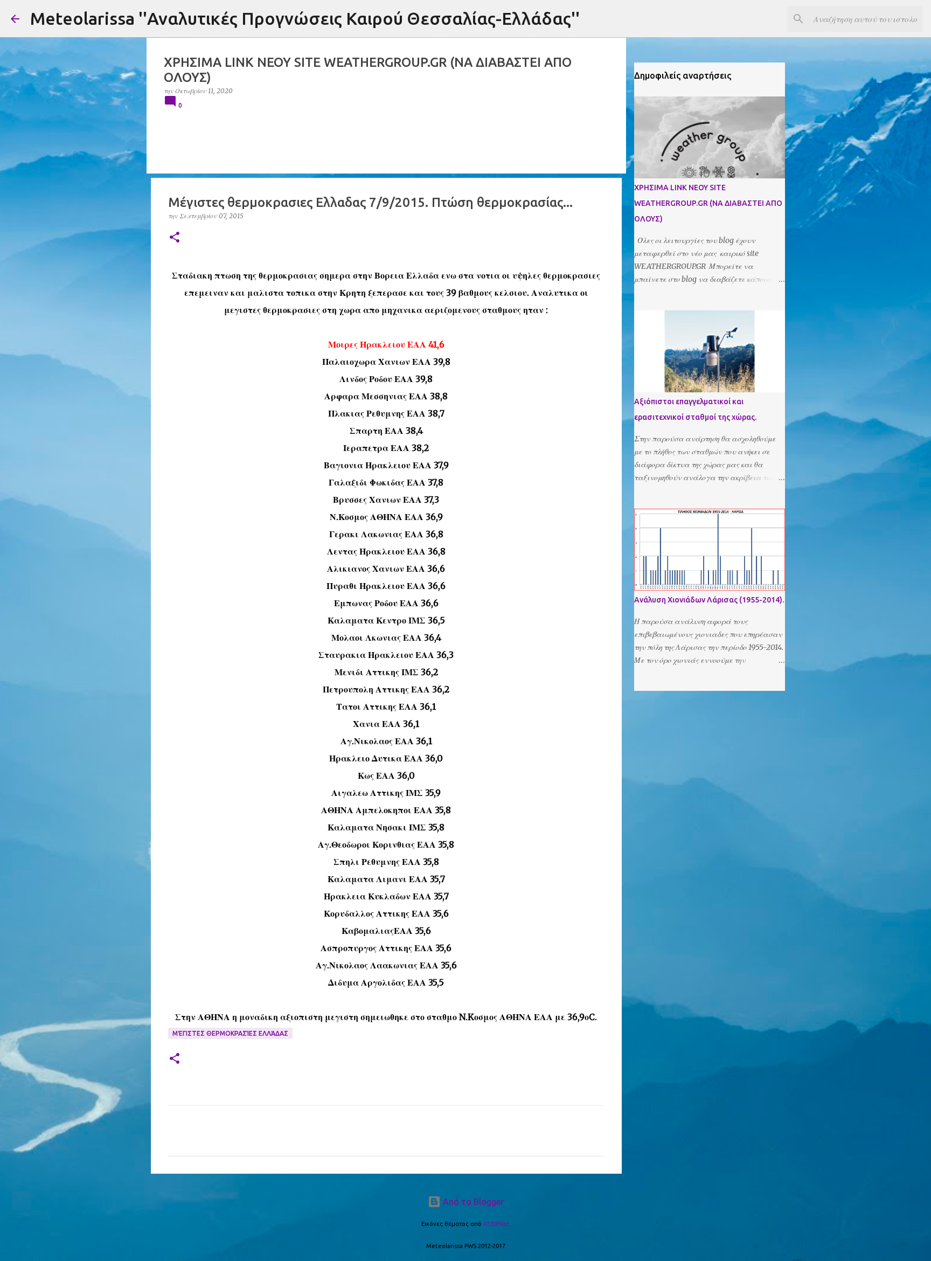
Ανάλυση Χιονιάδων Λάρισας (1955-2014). (709, 599)
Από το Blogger (472, 1202)
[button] (174, 238)
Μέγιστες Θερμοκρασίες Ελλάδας (230, 1033)
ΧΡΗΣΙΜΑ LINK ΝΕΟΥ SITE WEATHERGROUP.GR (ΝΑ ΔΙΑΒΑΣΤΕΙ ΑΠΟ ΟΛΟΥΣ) (708, 203)
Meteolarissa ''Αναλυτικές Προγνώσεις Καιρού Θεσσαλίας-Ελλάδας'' (305, 18)
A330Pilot (496, 1224)
